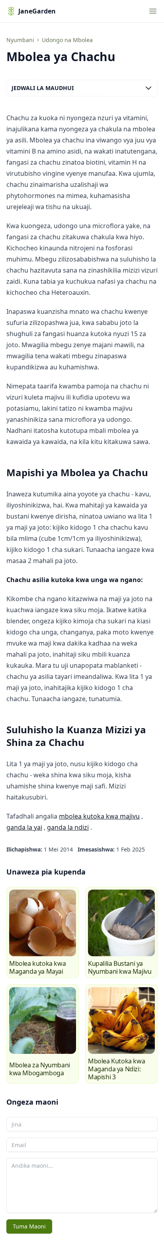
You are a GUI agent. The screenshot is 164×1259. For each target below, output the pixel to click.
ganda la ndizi (68, 827)
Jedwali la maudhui (43, 88)
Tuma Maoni (29, 1226)
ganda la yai (24, 827)
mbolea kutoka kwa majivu (99, 816)
